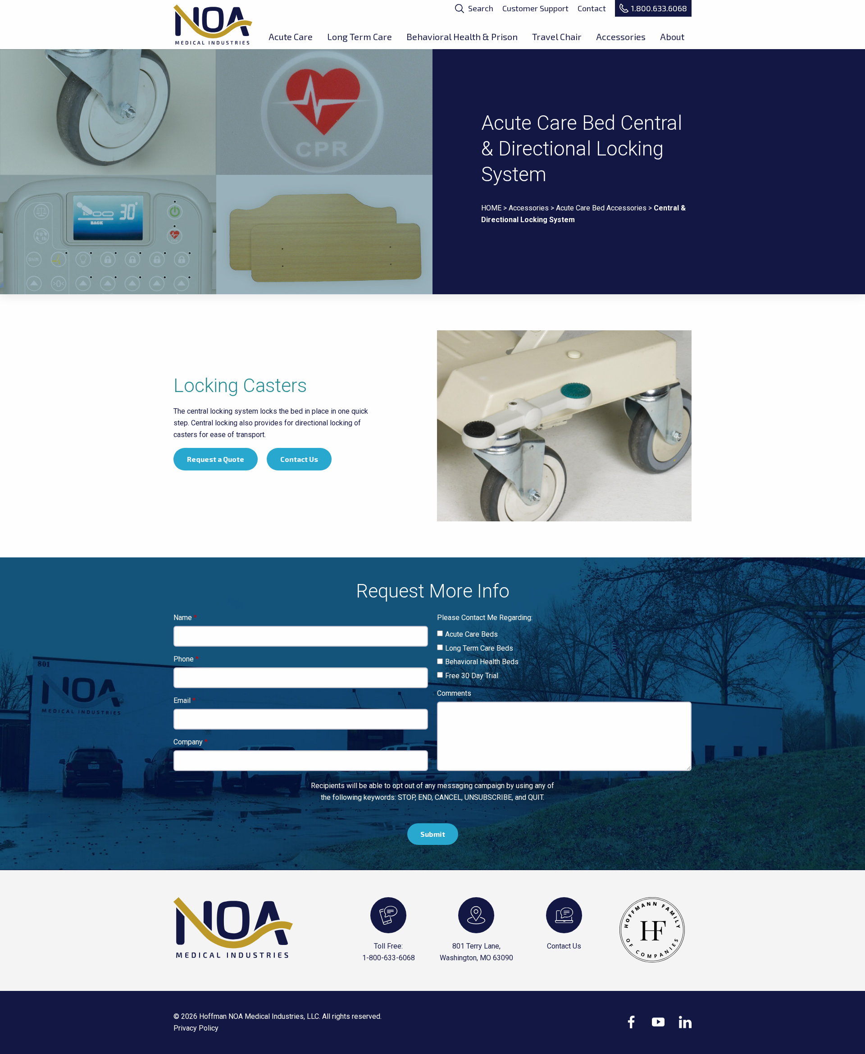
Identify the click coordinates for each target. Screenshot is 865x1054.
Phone (183, 659)
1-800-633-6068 (388, 958)
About (672, 36)
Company (188, 742)
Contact (592, 8)
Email (182, 701)
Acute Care (291, 36)
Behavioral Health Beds (482, 661)
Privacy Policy (196, 1028)
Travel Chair (557, 36)
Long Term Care (359, 36)
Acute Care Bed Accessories (601, 208)
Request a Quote (215, 459)
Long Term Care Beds (479, 648)
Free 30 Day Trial (471, 675)
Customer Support (535, 8)
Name (182, 618)
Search (479, 8)
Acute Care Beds (471, 634)
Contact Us (299, 459)
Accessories (621, 36)
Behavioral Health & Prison (462, 36)
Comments (454, 694)
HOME (491, 208)
